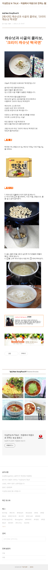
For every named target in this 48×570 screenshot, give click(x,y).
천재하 (11, 523)
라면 (43, 519)
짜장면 (38, 516)
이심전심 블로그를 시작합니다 (11, 491)
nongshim (19, 519)
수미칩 (5, 513)
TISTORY (24, 567)
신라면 (27, 523)
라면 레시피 (12, 516)
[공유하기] (12, 353)
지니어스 (19, 523)
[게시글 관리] (15, 353)
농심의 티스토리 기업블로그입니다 (14, 441)
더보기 (4, 526)
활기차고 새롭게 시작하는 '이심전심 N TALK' (16, 480)
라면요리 (20, 513)
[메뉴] (45, 3)
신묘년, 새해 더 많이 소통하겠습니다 (13, 483)
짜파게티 (28, 519)
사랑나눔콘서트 (8, 519)
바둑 (36, 513)
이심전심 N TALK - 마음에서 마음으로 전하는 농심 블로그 (19, 436)
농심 (4, 516)
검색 (43, 539)
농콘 (4, 523)
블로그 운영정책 (7, 487)
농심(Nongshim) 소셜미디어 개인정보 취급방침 (17, 476)
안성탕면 (29, 513)
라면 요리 (30, 516)
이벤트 (37, 519)
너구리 (22, 516)
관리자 (31, 567)
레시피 (12, 513)
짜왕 (42, 513)
